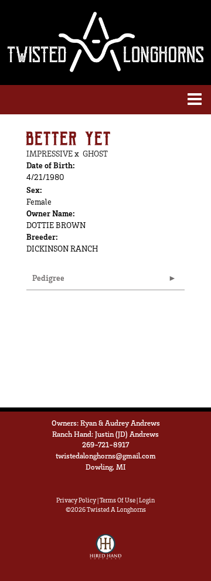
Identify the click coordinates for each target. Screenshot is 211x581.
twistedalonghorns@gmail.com (106, 455)
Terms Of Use (117, 500)
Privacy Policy (76, 500)
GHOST (95, 153)
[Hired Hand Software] (106, 551)
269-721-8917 (105, 444)
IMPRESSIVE (49, 153)
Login (147, 500)
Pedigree (48, 278)
